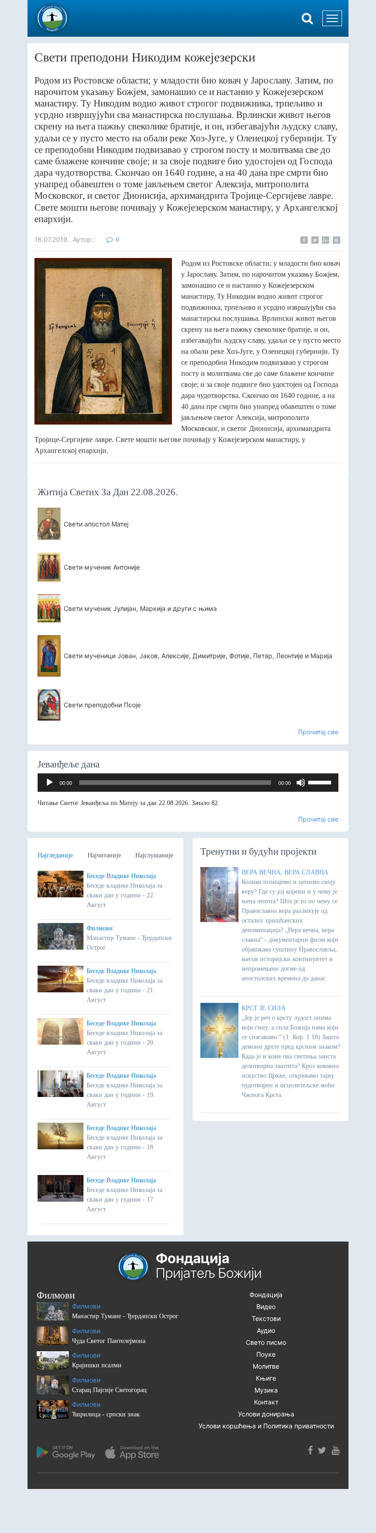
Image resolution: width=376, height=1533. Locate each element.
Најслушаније (154, 855)
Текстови (266, 1318)
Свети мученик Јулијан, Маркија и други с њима (140, 608)
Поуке (266, 1354)
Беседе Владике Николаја (121, 876)
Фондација (265, 1294)
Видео (266, 1306)
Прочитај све (318, 732)
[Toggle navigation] (332, 18)
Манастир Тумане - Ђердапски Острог (125, 1316)
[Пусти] (49, 782)
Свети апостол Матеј (96, 524)
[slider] (321, 781)
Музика (266, 1390)
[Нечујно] (300, 782)
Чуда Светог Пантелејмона (108, 1340)
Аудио (266, 1330)
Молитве (266, 1366)
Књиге (266, 1378)
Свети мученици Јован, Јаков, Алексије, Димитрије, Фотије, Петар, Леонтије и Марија (198, 656)
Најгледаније (55, 855)
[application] (188, 782)
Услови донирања (266, 1414)
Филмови (100, 928)
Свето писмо (266, 1342)
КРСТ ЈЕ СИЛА (264, 1008)
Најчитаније (104, 855)
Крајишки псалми (97, 1365)
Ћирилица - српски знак (106, 1414)
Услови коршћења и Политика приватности (266, 1426)
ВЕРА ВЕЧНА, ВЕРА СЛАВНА (285, 872)
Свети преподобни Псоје (102, 705)
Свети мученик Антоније (102, 567)
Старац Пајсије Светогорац (109, 1390)
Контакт (266, 1402)
